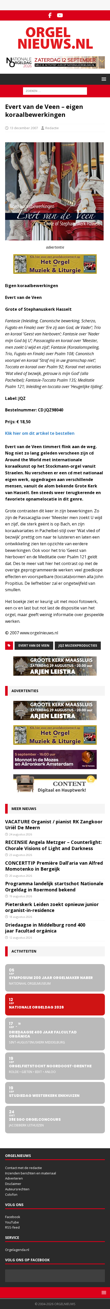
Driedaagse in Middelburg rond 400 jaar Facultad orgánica (45, 928)
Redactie (52, 128)
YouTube (12, 1222)
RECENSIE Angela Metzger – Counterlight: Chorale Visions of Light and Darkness (53, 845)
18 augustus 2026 (20, 917)
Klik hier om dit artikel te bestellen (39, 433)
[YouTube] (60, 15)
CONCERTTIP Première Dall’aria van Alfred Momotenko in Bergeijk (54, 866)
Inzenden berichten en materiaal (30, 1173)
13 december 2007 (24, 128)
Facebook (12, 1216)
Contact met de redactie (23, 1167)
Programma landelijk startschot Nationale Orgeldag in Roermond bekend (54, 886)
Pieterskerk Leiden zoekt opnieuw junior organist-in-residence (52, 907)
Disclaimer (13, 1183)
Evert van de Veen (33, 645)
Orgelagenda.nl (17, 1249)
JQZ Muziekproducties (78, 645)
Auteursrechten (17, 1189)
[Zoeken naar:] (55, 90)
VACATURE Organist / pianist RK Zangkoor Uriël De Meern (54, 824)
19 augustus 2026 (20, 896)
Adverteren (14, 1178)
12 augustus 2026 (20, 937)
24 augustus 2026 (20, 834)
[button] (103, 79)
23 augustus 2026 (20, 855)
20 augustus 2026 (20, 876)
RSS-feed (12, 1227)
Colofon (11, 1194)
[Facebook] (50, 15)
